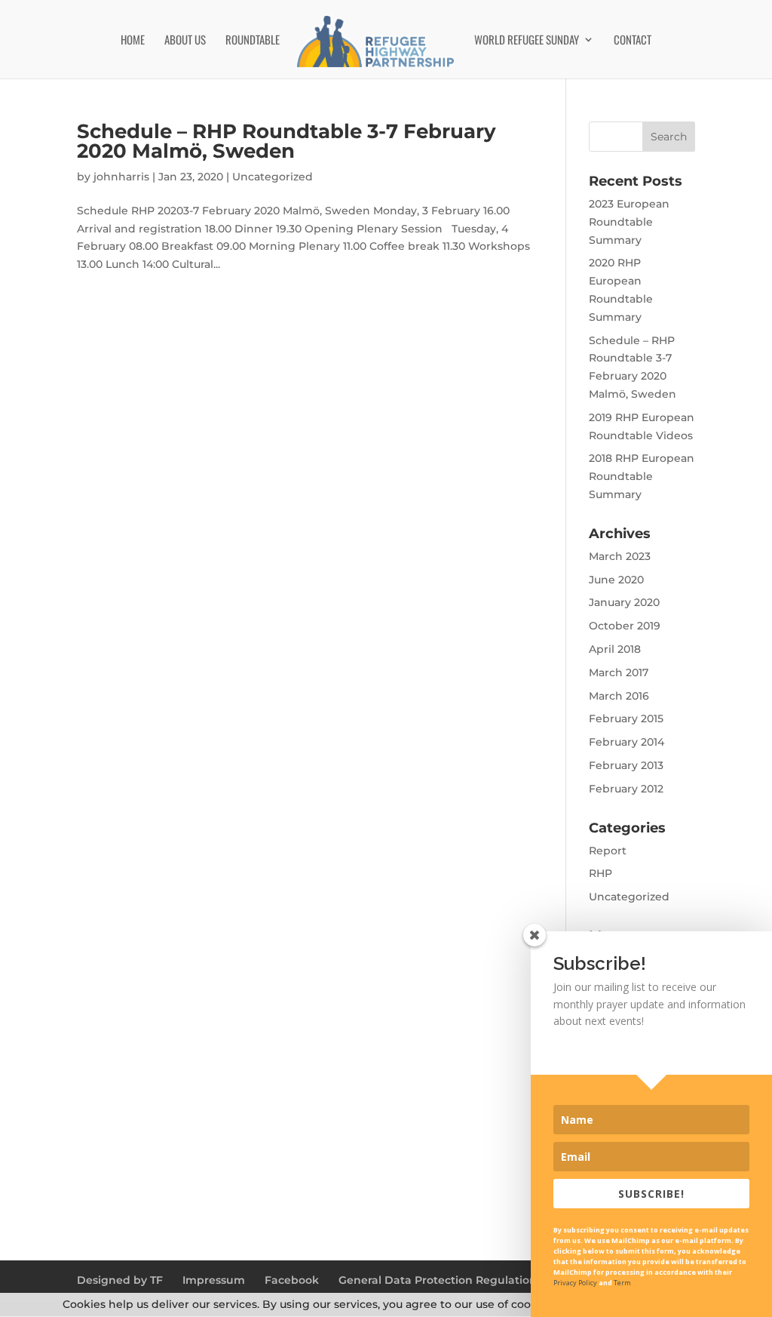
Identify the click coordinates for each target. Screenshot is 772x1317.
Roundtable (252, 41)
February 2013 (626, 765)
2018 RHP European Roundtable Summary (641, 476)
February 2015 (626, 718)
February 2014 (626, 742)
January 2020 (624, 602)
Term (622, 1283)
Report (607, 850)
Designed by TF (120, 1280)
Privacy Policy (575, 1283)
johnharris (121, 176)
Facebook (292, 1280)
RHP (600, 873)
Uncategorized (272, 176)
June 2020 (616, 579)
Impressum (213, 1280)
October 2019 (624, 625)
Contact (632, 41)
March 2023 (620, 556)
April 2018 (615, 649)
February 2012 (626, 788)
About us (185, 41)
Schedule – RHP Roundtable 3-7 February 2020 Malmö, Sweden (286, 141)
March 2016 (619, 696)
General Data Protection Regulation (438, 1280)
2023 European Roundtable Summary (629, 222)
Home (133, 41)
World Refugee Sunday (526, 41)
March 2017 (618, 672)
